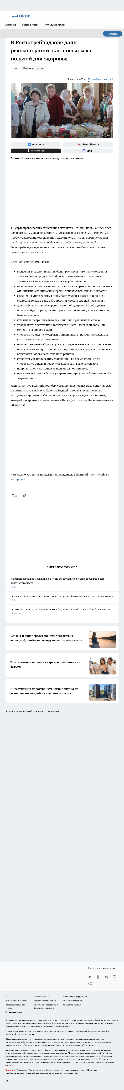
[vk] (15, 495)
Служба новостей (100, 79)
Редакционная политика (45, 1000)
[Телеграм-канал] (106, 977)
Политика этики (41, 996)
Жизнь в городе (33, 68)
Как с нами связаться (72, 1000)
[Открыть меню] (7, 16)
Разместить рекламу (72, 1005)
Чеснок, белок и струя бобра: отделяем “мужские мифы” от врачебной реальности (61, 610)
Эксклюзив (10, 24)
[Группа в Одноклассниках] (98, 977)
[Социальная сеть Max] (88, 151)
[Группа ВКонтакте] (36, 144)
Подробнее (90, 1045)
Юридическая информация (75, 996)
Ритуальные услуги (55, 24)
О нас (7, 996)
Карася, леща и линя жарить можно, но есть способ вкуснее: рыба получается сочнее (62, 597)
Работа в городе (30, 24)
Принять (113, 33)
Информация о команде (16, 1000)
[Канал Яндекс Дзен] (36, 151)
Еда (15, 68)
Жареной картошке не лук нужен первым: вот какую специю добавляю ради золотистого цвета (57, 582)
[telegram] (25, 495)
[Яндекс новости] (88, 144)
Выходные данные (13, 1012)
